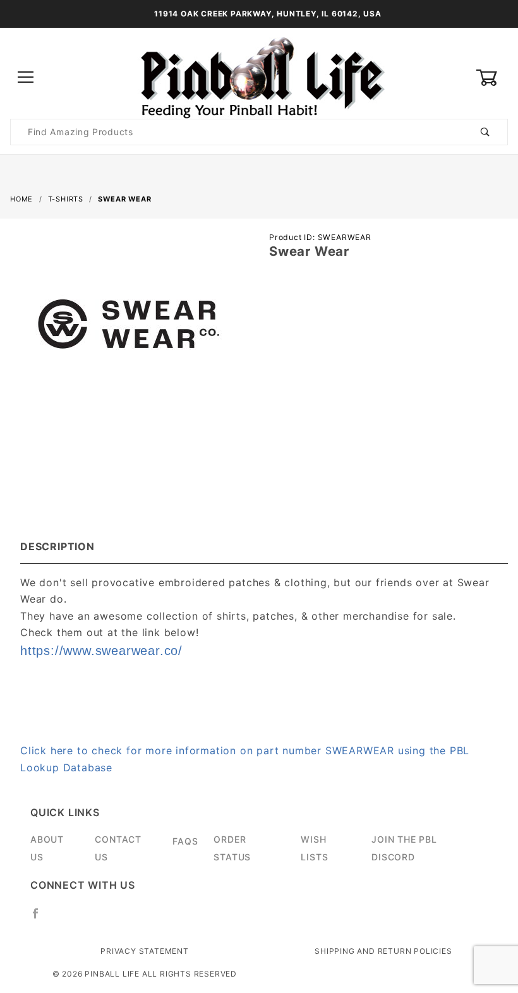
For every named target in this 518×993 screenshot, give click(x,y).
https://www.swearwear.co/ (101, 651)
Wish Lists (314, 848)
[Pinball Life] (259, 76)
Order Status (232, 848)
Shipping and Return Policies (383, 951)
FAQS (185, 841)
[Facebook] (40, 918)
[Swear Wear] (129, 329)
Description (57, 546)
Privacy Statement (144, 951)
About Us (47, 848)
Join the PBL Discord (404, 848)
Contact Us (118, 848)
